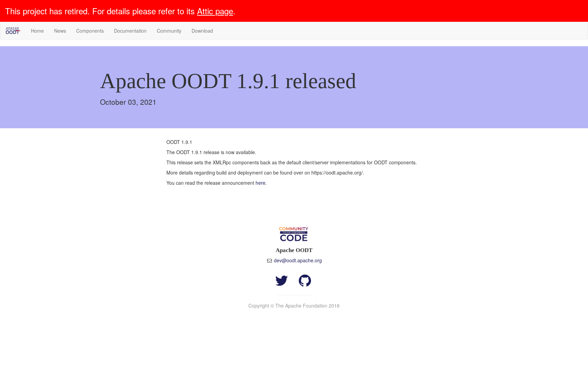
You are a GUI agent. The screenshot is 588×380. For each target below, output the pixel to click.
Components (90, 30)
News (60, 30)
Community (169, 30)
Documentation (130, 30)
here (260, 182)
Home (37, 30)
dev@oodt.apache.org (298, 260)
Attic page (215, 11)
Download (202, 30)
